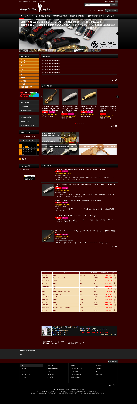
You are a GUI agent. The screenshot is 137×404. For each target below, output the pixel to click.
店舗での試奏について (27, 125)
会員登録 (100, 10)
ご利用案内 (24, 106)
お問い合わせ (25, 102)
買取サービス (25, 121)
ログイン (92, 10)
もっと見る (114, 126)
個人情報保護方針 (26, 117)
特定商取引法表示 (26, 110)
